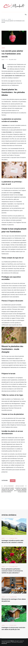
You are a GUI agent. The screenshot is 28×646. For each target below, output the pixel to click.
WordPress (4, 643)
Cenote (7, 642)
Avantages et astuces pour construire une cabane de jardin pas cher (13, 628)
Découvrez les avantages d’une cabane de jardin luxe (14, 600)
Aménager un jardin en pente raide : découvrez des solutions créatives (13, 541)
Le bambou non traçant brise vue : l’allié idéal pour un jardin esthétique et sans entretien (20, 489)
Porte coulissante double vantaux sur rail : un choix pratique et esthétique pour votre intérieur (8, 489)
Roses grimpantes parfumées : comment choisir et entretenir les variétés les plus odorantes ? (12, 571)
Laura (3, 59)
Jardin (3, 47)
